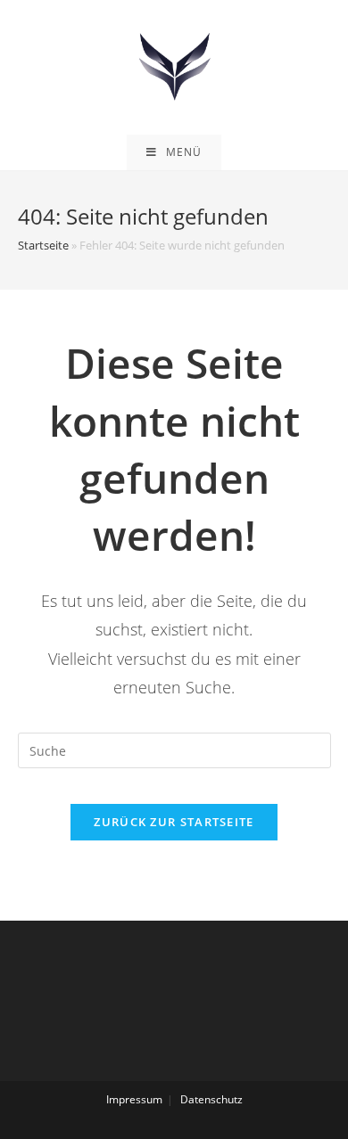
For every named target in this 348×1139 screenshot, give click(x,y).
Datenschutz (211, 1099)
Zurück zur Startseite (173, 822)
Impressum (134, 1099)
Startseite (43, 245)
